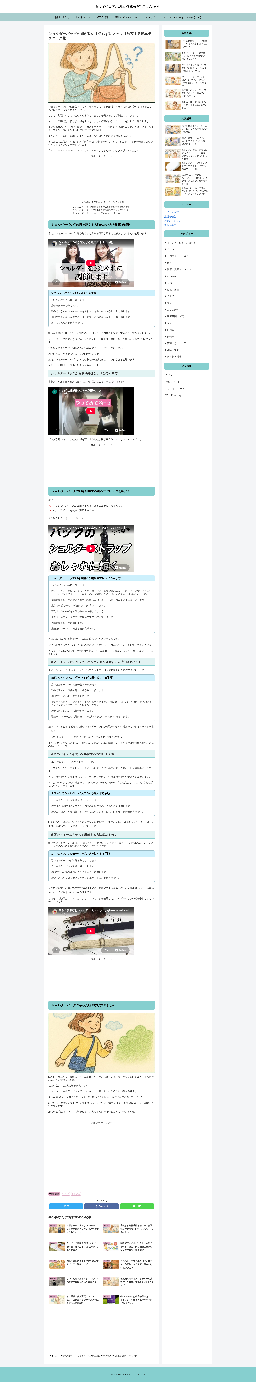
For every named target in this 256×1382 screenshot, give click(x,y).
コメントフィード (175, 388)
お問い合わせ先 (172, 221)
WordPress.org (173, 395)
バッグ (67, 1194)
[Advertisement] (101, 176)
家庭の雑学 (55, 1194)
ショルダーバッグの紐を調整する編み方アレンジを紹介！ (102, 210)
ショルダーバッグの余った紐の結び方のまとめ (97, 213)
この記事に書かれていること (95, 202)
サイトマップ (171, 212)
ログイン (170, 375)
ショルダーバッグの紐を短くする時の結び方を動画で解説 (102, 207)
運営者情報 (170, 216)
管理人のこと (171, 225)
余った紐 (77, 1194)
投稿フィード (172, 381)
